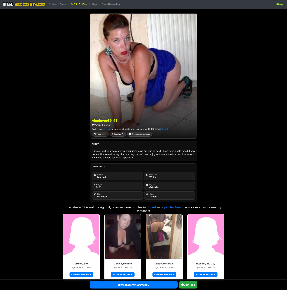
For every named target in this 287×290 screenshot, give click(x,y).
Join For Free (80, 4)
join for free (172, 207)
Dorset (165, 129)
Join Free (189, 284)
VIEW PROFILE (82, 274)
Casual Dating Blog (110, 4)
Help (94, 4)
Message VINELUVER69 (134, 284)
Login (280, 4)
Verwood (107, 129)
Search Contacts (60, 4)
